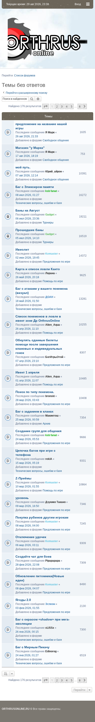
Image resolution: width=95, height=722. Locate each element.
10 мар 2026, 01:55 (27, 486)
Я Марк (50, 132)
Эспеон (50, 604)
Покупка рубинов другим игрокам (41, 517)
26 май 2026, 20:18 (27, 277)
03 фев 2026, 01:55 (27, 608)
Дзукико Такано (55, 502)
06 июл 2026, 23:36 (27, 218)
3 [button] (62, 106)
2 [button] (57, 106)
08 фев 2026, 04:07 (27, 588)
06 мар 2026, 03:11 (27, 545)
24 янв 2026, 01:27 (27, 655)
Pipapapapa (52, 560)
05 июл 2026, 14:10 (27, 238)
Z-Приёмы (23, 478)
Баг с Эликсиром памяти (34, 187)
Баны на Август (27, 210)
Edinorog (51, 651)
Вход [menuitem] (78, 4)
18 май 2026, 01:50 (27, 301)
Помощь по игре (53, 281)
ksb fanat (51, 191)
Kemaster (51, 253)
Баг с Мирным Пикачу (32, 647)
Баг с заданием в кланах (34, 411)
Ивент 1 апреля (27, 372)
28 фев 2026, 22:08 (27, 564)
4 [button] (66, 106)
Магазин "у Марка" (30, 148)
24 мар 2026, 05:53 (27, 439)
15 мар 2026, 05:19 (27, 463)
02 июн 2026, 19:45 (27, 257)
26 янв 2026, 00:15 (27, 631)
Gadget (49, 214)
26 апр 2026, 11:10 (27, 328)
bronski (50, 396)
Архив (46, 423)
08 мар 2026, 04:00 (27, 525)
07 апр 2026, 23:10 (27, 361)
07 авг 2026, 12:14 (26, 175)
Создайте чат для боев (33, 556)
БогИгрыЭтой (54, 357)
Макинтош (52, 415)
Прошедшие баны (29, 230)
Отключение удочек (30, 537)
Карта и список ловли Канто (37, 269)
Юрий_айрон (53, 171)
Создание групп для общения (38, 431)
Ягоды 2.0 (23, 600)
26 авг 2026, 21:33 (26, 136)
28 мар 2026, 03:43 (27, 400)
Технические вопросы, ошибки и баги (38, 203)
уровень (22, 498)
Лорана (50, 273)
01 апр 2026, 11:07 (27, 380)
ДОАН (49, 297)
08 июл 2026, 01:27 (27, 195)
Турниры (48, 222)
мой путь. (22, 167)
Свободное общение (56, 140)
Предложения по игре (56, 261)
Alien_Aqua (52, 324)
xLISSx (49, 627)
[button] (45, 106)
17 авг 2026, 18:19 (26, 156)
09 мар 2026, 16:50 (27, 506)
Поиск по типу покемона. (34, 392)
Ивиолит (22, 249)
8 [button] (79, 106)
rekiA (48, 459)
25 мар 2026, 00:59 (27, 419)
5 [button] (71, 106)
